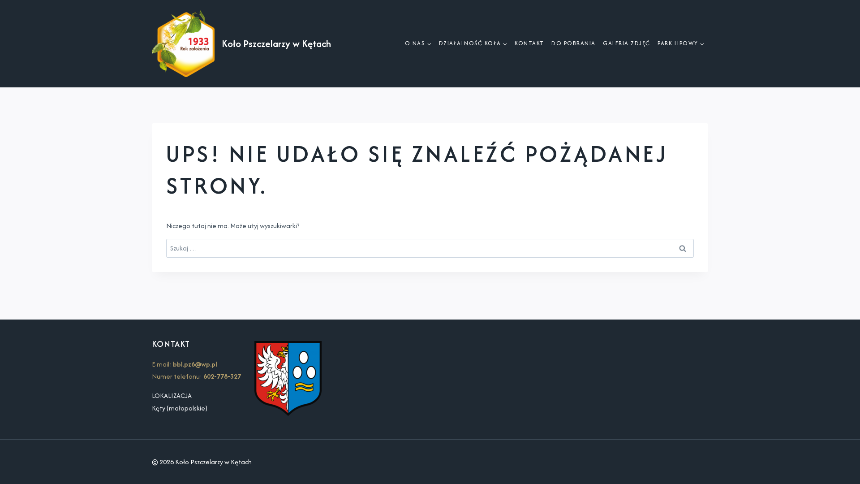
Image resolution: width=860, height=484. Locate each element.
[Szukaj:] (430, 248)
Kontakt (529, 43)
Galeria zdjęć (626, 43)
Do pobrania (573, 43)
